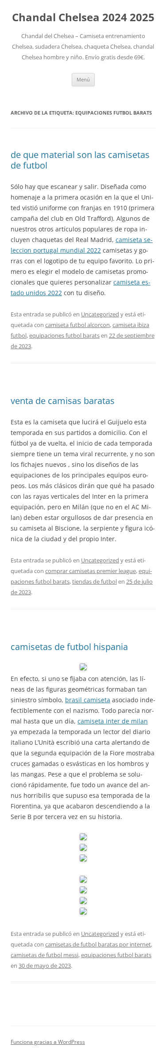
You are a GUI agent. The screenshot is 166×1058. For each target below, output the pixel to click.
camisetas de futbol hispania (69, 647)
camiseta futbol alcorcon (77, 325)
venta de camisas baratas (63, 401)
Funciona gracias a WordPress (48, 1042)
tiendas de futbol (94, 581)
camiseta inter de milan (112, 721)
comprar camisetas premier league (90, 571)
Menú (83, 79)
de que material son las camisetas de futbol (80, 160)
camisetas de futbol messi (44, 955)
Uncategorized (100, 314)
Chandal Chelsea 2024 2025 (83, 17)
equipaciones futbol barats (64, 335)
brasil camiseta (87, 700)
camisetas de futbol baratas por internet (98, 944)
